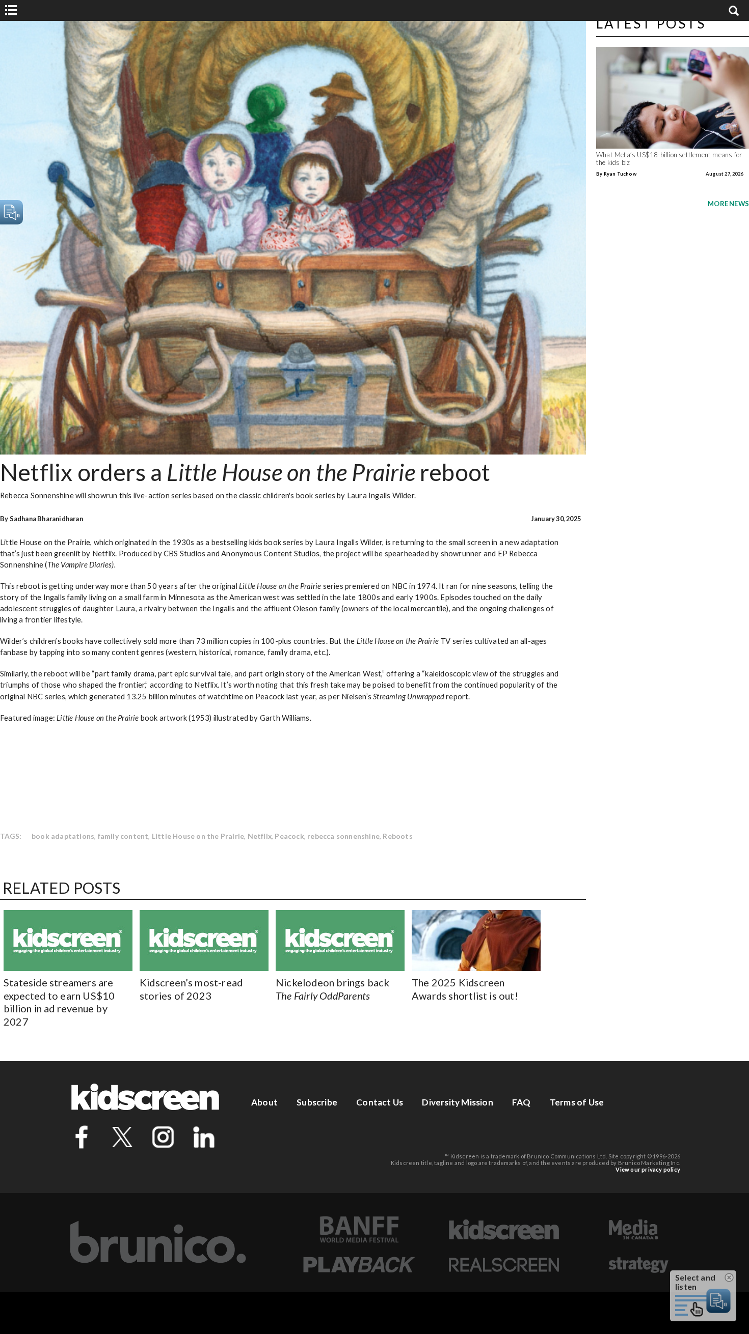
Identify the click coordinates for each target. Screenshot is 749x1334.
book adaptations (63, 836)
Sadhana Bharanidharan (46, 519)
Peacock (289, 836)
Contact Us (379, 1102)
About (264, 1102)
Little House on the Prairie (198, 836)
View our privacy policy (648, 1169)
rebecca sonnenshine (343, 836)
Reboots (397, 836)
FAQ (521, 1102)
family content (123, 836)
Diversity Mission (457, 1102)
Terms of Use (577, 1102)
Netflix (260, 836)
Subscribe (317, 1102)
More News (728, 204)
